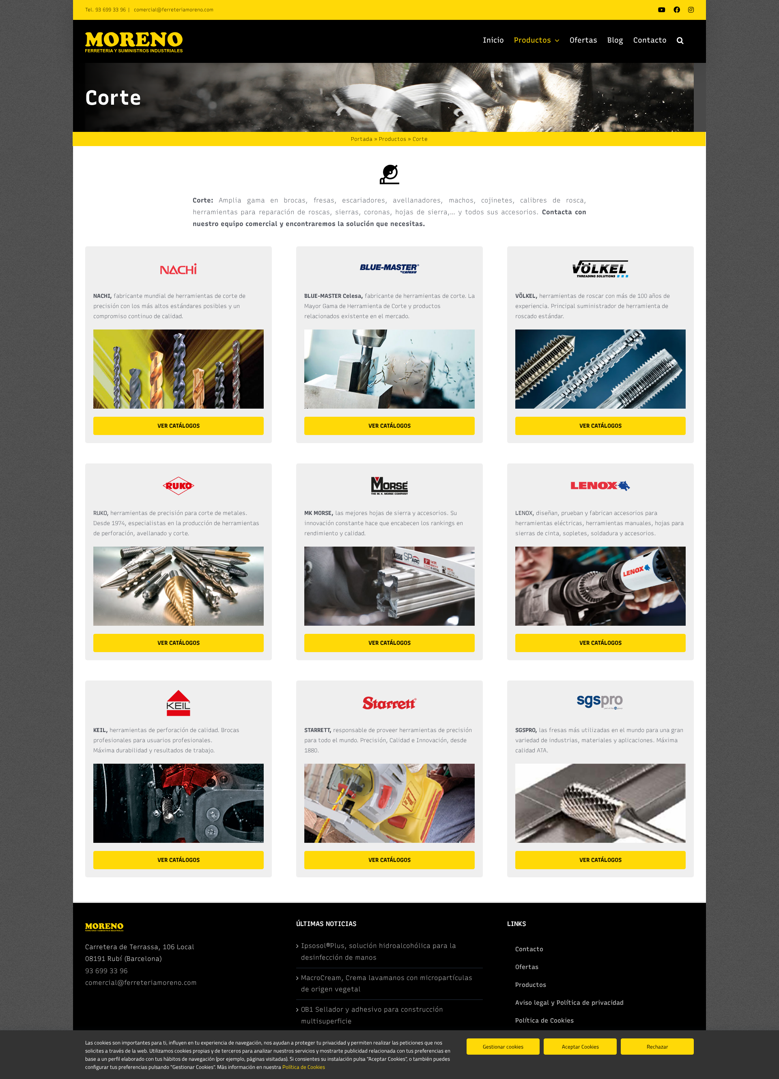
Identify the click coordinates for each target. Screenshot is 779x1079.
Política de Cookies (303, 1067)
